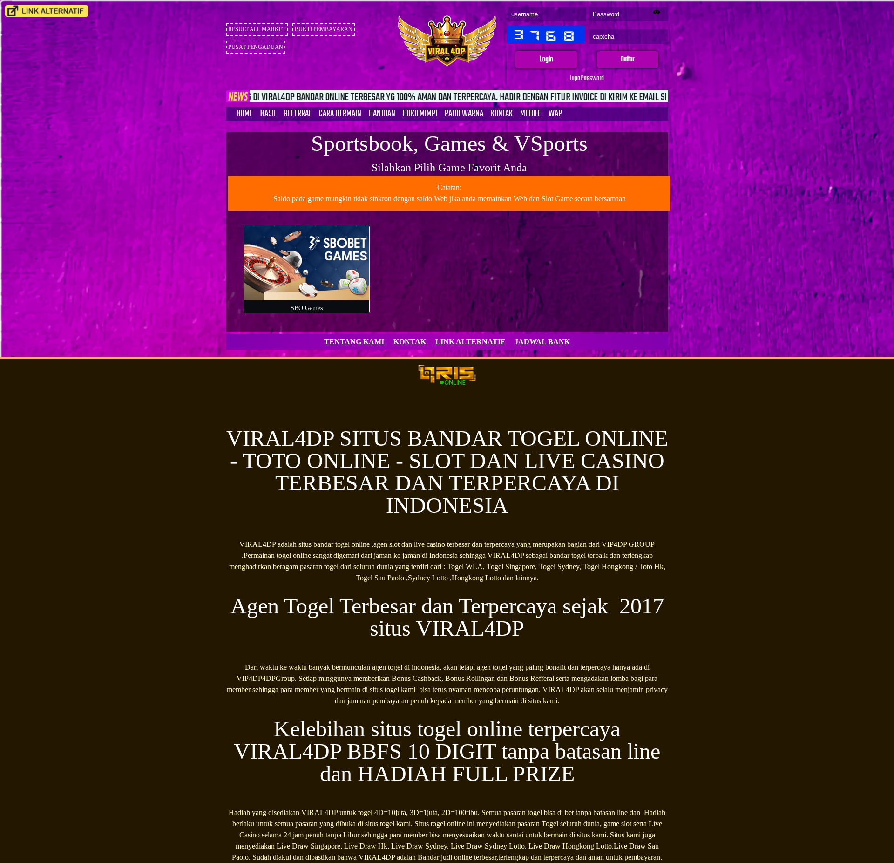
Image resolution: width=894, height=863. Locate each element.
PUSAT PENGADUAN (255, 47)
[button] (546, 60)
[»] (46, 11)
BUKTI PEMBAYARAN (323, 29)
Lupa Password (587, 78)
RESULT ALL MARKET (256, 29)
